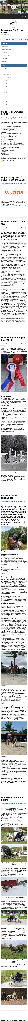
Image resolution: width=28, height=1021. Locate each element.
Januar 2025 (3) (6, 77)
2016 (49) (5, 104)
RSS (5, 61)
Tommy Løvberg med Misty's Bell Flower (14, 897)
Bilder (13, 39)
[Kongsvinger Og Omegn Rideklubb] (14, 7)
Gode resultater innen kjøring (12, 798)
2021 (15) (5, 89)
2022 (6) (4, 86)
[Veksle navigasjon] (25, 16)
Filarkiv (20, 39)
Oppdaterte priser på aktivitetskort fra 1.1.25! (13, 178)
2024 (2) (4, 80)
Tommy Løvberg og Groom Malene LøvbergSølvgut (14, 863)
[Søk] (19, 16)
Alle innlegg (5, 46)
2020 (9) (4, 92)
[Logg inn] (22, 16)
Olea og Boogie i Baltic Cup (13, 223)
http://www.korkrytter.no (7, 34)
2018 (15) (5, 98)
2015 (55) (5, 107)
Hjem (2, 39)
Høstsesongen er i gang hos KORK (13, 339)
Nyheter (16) (5, 55)
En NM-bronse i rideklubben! (9, 496)
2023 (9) (4, 83)
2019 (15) (5, 95)
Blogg (8, 39)
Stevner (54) (5, 58)
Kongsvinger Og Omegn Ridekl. (14, 118)
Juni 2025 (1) (6, 68)
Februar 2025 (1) (7, 74)
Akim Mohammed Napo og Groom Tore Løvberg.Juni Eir (14, 961)
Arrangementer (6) (7, 49)
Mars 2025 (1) (6, 71)
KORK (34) (5, 52)
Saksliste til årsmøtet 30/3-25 (12, 113)
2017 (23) (5, 101)
